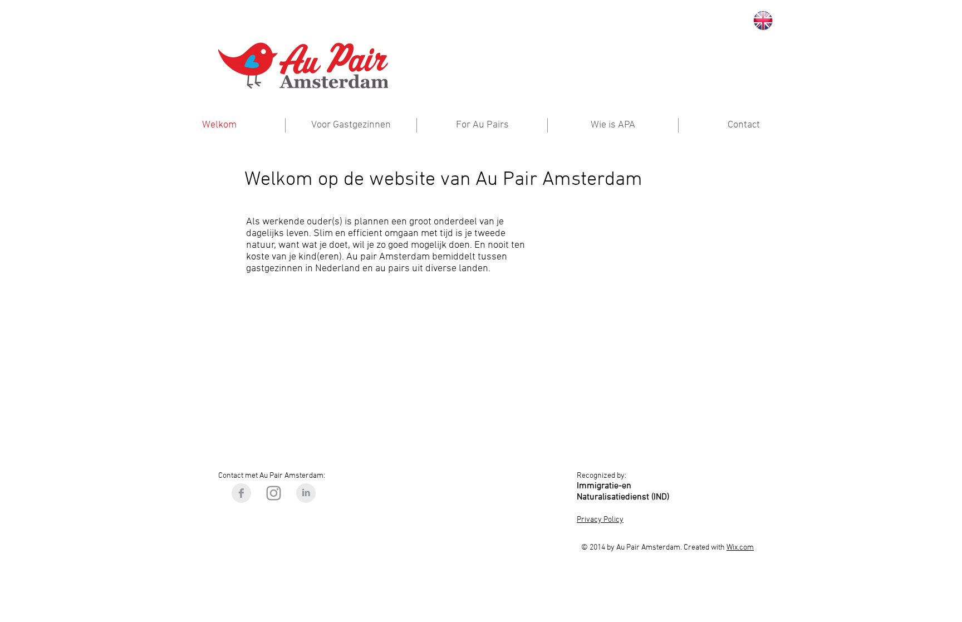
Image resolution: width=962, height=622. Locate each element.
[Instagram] (273, 493)
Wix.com (740, 547)
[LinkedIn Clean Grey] (306, 493)
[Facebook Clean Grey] (241, 493)
